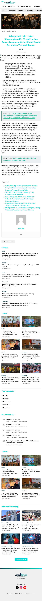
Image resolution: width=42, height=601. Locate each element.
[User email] (21, 235)
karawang (6, 402)
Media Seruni (5, 31)
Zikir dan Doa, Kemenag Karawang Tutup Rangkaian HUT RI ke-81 (20, 265)
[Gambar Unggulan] (21, 60)
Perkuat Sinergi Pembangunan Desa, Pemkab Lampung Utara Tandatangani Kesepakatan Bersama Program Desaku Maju (21, 188)
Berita (14, 31)
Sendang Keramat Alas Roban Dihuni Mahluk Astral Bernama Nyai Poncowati (22, 441)
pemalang (6, 404)
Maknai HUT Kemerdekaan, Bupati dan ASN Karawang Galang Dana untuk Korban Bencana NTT (19, 304)
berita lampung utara (8, 241)
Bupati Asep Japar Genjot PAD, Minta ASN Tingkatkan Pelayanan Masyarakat (19, 285)
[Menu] (2, 2)
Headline (6, 398)
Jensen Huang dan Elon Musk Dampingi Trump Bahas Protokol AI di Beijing (10, 550)
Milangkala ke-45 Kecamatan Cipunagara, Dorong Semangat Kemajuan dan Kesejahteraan (18, 294)
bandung (6, 408)
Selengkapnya (20, 559)
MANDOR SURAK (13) (13, 430)
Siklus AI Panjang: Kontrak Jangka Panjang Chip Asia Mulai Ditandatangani (30, 550)
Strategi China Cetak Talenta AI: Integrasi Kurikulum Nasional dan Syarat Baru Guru (31, 527)
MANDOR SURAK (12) (13, 424)
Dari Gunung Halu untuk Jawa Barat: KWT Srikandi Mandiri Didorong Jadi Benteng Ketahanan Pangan (20, 199)
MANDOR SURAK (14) (13, 419)
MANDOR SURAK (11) (13, 435)
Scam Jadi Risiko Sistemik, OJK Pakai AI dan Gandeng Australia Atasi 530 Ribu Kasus (10, 527)
